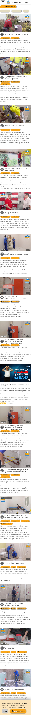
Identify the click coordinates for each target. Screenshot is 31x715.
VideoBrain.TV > (19, 711)
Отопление (5, 11)
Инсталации (11, 7)
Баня (13, 567)
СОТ (26, 11)
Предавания (15, 521)
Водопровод (15, 81)
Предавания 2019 (7, 523)
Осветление (17, 11)
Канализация (5, 84)
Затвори (5, 711)
